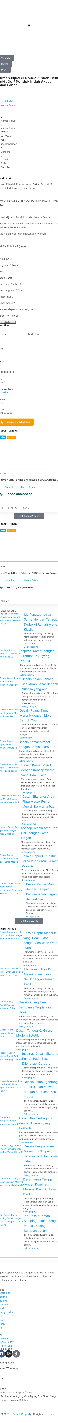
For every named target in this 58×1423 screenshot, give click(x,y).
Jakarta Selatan (28, 487)
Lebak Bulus (10, 580)
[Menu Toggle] (29, 25)
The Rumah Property (19, 1414)
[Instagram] (8, 1354)
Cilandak (9, 487)
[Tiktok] (16, 1354)
